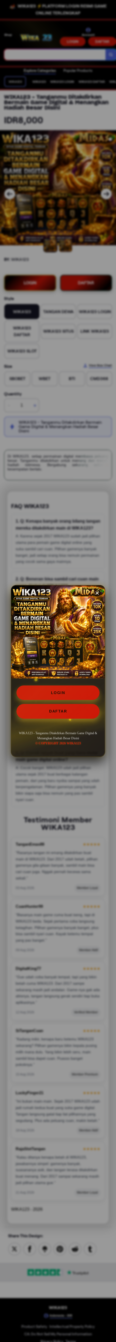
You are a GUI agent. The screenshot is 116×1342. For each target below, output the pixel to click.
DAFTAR (58, 711)
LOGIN (58, 693)
